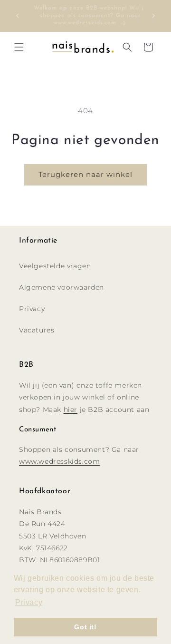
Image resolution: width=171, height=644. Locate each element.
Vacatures (36, 330)
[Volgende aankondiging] (153, 15)
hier (70, 409)
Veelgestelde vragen (55, 266)
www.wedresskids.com (59, 461)
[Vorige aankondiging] (17, 15)
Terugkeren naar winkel (85, 174)
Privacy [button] (28, 602)
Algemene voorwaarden (61, 287)
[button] (19, 47)
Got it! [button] (85, 627)
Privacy (32, 308)
